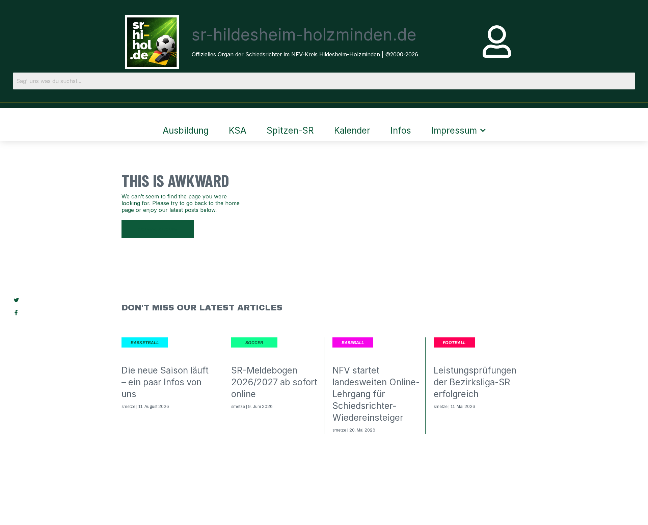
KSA (237, 130)
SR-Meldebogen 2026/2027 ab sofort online (274, 382)
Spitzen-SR (290, 130)
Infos (400, 130)
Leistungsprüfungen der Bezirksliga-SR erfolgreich (475, 382)
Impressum (454, 130)
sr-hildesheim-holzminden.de (304, 35)
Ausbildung (186, 130)
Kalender (352, 130)
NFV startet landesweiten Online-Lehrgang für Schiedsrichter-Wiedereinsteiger (376, 394)
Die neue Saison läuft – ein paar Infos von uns (165, 382)
